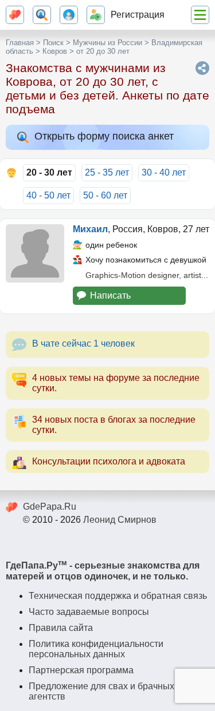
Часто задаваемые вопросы (89, 612)
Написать (110, 295)
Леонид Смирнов (120, 520)
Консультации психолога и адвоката (108, 461)
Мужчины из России (107, 42)
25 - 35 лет (107, 172)
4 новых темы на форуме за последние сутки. (116, 383)
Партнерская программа (81, 670)
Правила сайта (61, 628)
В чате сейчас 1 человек (83, 343)
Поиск (53, 42)
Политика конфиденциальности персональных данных (96, 649)
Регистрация (138, 14)
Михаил (90, 229)
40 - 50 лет (48, 195)
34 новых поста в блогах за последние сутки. (114, 425)
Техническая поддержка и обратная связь (118, 596)
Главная (20, 42)
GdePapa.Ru (49, 506)
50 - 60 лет (105, 195)
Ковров (54, 51)
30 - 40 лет (164, 172)
